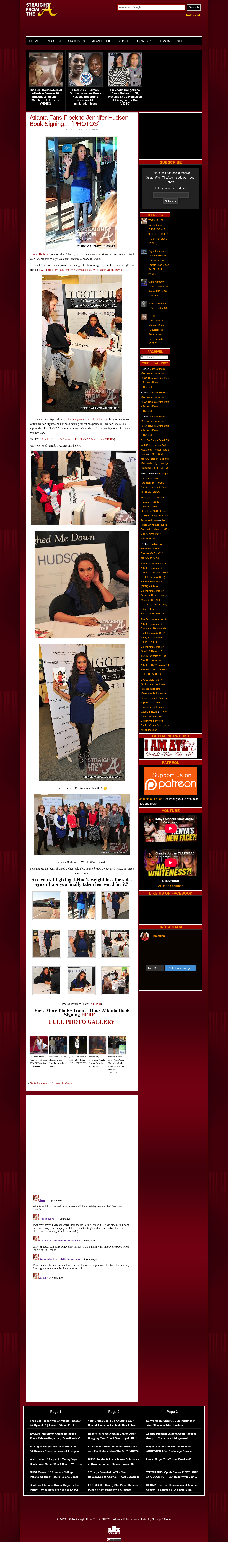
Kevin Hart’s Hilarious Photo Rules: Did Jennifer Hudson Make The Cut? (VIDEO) (113, 1449)
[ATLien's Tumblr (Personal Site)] (170, 757)
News (45, 1083)
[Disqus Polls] (82, 1142)
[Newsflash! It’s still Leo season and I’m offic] (147, 949)
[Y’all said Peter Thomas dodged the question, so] (178, 949)
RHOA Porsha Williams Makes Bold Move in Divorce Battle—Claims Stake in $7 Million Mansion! (155, 720)
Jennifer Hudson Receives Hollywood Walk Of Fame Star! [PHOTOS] (38, 1061)
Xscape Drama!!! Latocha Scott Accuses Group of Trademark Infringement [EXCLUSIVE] (171, 1438)
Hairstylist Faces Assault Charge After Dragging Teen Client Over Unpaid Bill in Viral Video (113, 1438)
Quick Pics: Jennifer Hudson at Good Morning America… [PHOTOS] (58, 1061)
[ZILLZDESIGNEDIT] (114, 1533)
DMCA (165, 41)
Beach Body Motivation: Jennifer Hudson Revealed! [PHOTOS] (97, 1061)
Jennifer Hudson (39, 254)
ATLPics (96, 1004)
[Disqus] (82, 1238)
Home (34, 41)
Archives (76, 41)
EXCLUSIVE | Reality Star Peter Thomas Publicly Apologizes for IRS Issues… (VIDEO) (113, 1489)
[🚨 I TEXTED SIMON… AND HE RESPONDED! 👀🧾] (178, 958)
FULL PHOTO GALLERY (82, 1021)
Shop (182, 41)
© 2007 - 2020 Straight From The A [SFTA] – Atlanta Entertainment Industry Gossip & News (114, 1519)
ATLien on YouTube (170, 886)
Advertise (101, 41)
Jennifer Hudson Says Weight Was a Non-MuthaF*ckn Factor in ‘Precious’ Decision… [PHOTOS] (116, 1064)
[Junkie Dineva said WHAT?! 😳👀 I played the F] (163, 958)
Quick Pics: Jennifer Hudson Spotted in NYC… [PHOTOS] (77, 1059)
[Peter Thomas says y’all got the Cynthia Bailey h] (147, 958)
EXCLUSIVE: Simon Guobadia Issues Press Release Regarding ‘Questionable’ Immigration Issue (85, 96)
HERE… (90, 1014)
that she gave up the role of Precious (88, 419)
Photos (53, 41)
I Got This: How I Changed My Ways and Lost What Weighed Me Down (80, 269)
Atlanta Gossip (36, 1083)
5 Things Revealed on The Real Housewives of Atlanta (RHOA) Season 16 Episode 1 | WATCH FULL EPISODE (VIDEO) (113, 1479)
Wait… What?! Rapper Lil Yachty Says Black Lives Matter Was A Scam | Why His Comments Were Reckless (56, 1463)
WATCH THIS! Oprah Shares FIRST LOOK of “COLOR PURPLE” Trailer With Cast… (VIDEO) (172, 1476)
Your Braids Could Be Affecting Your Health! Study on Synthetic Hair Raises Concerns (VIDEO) (112, 1425)
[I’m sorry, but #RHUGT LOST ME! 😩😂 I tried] (163, 949)
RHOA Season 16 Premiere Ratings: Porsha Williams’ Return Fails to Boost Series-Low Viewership (54, 1476)
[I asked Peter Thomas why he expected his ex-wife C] (193, 949)
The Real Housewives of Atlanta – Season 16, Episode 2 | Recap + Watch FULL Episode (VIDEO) (45, 96)
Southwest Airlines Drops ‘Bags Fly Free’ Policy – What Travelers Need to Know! (55, 1487)
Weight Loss (67, 1083)
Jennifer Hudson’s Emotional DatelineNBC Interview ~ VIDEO (78, 439)
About (124, 41)
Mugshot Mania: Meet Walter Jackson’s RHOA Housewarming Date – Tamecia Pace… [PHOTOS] (155, 378)
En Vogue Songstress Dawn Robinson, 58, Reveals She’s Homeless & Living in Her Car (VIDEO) (125, 96)
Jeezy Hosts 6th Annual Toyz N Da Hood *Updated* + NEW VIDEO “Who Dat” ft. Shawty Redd (155, 529)
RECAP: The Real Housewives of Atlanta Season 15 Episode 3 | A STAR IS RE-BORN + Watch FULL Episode (171, 1489)
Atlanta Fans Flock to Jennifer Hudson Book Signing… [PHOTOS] (79, 120)
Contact (145, 41)
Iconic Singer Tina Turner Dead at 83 (168, 1459)
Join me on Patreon (151, 799)
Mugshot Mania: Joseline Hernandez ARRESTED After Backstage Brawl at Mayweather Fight (169, 1451)
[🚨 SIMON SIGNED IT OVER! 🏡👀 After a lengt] (193, 958)
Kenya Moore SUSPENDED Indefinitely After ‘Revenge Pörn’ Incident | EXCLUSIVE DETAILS (154, 604)
